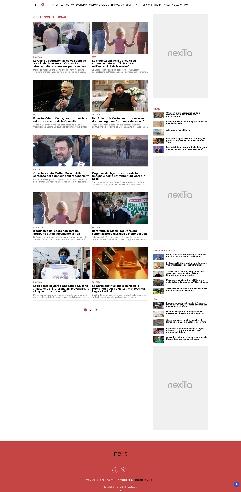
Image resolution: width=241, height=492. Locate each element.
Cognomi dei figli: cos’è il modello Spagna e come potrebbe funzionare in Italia (118, 176)
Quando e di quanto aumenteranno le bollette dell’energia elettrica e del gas (185, 312)
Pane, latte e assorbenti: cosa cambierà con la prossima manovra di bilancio (186, 255)
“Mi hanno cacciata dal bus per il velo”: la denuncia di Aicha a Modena (186, 289)
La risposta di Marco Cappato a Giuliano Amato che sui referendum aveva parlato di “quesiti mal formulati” (61, 288)
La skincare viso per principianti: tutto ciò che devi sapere (187, 122)
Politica (69, 5)
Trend (157, 5)
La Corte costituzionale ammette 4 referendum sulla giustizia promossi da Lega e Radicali (118, 288)
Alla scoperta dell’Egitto (178, 130)
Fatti (137, 5)
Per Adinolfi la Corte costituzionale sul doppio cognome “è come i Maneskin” (118, 120)
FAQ (93, 170)
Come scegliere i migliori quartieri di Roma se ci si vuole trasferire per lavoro (186, 321)
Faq (186, 5)
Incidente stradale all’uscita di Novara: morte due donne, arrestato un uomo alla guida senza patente (186, 305)
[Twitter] (122, 468)
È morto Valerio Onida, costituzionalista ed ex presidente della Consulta (60, 120)
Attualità (57, 5)
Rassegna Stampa (172, 5)
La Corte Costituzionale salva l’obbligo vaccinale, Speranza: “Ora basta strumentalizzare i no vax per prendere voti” (59, 63)
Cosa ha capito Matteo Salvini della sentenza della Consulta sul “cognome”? (61, 174)
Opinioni (147, 5)
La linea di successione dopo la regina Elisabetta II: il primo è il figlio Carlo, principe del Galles (185, 330)
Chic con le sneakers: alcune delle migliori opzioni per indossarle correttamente (183, 114)
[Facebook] (113, 468)
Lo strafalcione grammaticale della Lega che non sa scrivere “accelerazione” (186, 148)
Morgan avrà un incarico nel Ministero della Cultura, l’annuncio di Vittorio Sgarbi (187, 281)
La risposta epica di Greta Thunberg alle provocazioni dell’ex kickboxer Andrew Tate (186, 140)
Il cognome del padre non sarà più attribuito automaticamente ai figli (56, 232)
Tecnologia (117, 5)
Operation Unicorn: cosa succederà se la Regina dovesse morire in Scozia (186, 338)
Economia (81, 5)
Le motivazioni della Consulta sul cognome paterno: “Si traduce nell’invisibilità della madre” (114, 63)
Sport (129, 5)
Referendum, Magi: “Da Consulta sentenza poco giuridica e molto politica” (120, 232)
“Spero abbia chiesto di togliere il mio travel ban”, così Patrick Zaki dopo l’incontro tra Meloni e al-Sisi (185, 273)
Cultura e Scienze (99, 5)
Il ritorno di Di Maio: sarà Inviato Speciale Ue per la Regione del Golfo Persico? (186, 264)
